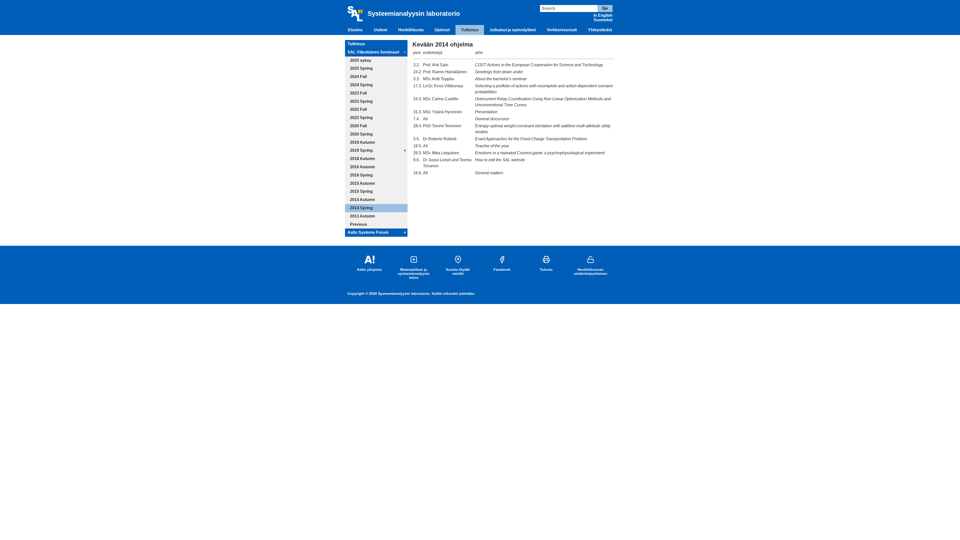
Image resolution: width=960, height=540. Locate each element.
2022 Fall (358, 109)
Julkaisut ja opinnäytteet (513, 30)
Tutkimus (469, 30)
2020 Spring (361, 134)
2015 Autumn (362, 183)
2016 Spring (361, 175)
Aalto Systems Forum (368, 232)
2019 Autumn (362, 142)
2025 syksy (360, 60)
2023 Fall (358, 93)
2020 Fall (358, 126)
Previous (358, 224)
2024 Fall (358, 76)
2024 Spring (361, 85)
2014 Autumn (362, 200)
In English (603, 15)
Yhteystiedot (600, 30)
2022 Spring (361, 118)
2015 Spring (361, 191)
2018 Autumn (362, 158)
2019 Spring (361, 150)
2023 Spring (361, 101)
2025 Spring (361, 68)
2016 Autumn (362, 167)
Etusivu (355, 30)
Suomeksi (603, 20)
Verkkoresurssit (562, 30)
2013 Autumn (362, 216)
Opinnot (442, 30)
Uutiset (380, 30)
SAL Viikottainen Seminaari (373, 52)
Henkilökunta (411, 30)
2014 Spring (361, 208)
